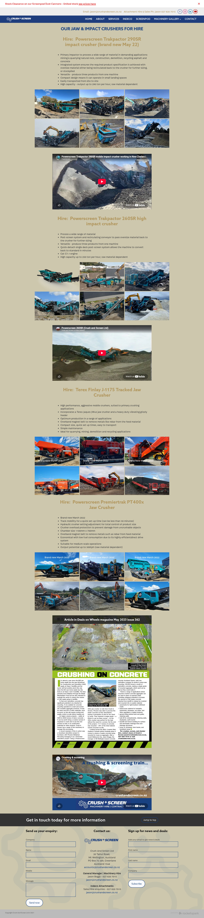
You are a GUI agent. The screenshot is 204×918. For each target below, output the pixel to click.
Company (30, 840)
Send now (34, 902)
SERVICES (113, 18)
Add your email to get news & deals (144, 840)
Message (30, 881)
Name (28, 850)
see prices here (87, 3)
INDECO (127, 18)
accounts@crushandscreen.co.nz (102, 867)
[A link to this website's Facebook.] (180, 11)
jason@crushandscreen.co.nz (106, 11)
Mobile (29, 871)
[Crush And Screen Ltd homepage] (24, 19)
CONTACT (190, 18)
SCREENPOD (143, 18)
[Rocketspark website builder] (185, 914)
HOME (88, 18)
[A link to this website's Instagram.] (185, 11)
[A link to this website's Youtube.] (195, 11)
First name (133, 850)
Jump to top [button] (149, 819)
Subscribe (137, 883)
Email (28, 860)
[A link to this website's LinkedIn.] (190, 11)
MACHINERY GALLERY (167, 18)
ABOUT (100, 18)
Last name (133, 860)
